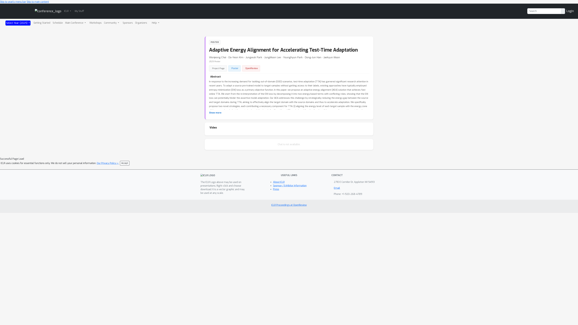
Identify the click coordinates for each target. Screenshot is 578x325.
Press (276, 189)
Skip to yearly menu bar (13, 1)
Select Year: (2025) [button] (17, 23)
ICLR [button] (66, 11)
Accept (124, 163)
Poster (235, 68)
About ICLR (279, 182)
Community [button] (110, 22)
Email (337, 188)
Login (570, 11)
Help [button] (154, 22)
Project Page (218, 68)
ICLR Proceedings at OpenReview (289, 205)
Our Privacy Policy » (108, 163)
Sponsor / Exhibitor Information (290, 185)
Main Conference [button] (74, 22)
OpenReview (251, 68)
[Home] (48, 11)
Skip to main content (38, 1)
